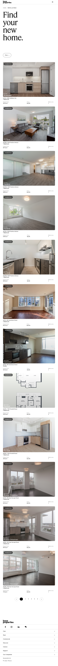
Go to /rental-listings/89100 (29, 523)
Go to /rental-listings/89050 (29, 568)
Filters (6, 55)
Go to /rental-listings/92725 (29, 390)
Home (4, 8)
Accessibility (7, 658)
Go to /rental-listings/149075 (29, 346)
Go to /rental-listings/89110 (29, 479)
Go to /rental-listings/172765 (29, 257)
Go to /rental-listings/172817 (29, 168)
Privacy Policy (7, 660)
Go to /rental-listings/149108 (29, 301)
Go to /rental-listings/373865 (29, 79)
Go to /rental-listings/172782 (29, 212)
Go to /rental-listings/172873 (29, 124)
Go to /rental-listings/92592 (29, 434)
